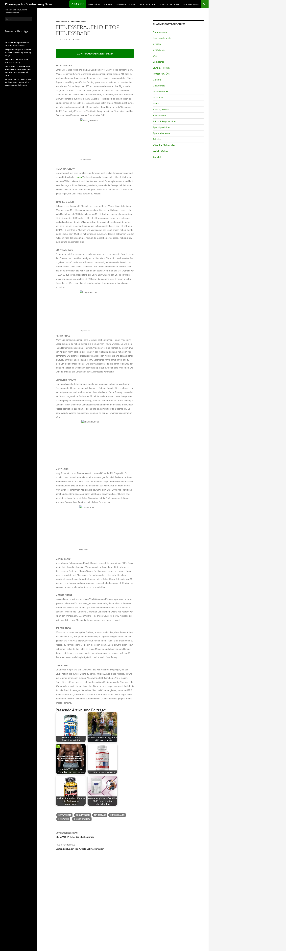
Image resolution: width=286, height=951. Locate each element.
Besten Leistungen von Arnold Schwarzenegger (80, 847)
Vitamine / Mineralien (164, 145)
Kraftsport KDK (147, 4)
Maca (156, 103)
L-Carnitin (158, 97)
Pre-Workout (160, 115)
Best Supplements (162, 37)
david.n (79, 39)
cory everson (83, 815)
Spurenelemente (161, 133)
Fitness (78, 177)
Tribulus (157, 139)
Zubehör (157, 157)
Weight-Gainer (160, 151)
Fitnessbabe (100, 815)
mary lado (63, 819)
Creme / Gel (159, 49)
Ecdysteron (159, 61)
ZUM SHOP (77, 3)
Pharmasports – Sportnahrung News (28, 4)
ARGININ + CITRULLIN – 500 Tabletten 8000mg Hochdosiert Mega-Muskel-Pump (18, 82)
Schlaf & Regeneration (164, 121)
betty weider (64, 815)
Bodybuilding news (169, 4)
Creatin (108, 4)
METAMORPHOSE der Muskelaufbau (75, 835)
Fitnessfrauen (117, 815)
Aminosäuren (160, 31)
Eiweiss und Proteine (126, 4)
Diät (155, 55)
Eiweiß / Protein (161, 67)
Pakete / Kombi (161, 109)
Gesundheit (159, 85)
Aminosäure (94, 4)
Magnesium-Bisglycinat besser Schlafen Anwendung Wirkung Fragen (18, 52)
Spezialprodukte (161, 127)
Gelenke (157, 79)
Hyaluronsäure (160, 91)
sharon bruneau (82, 819)
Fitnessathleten (190, 4)
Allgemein (61, 21)
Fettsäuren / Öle (161, 73)
